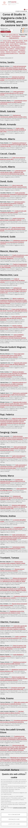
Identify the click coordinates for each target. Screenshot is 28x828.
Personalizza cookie (14, 819)
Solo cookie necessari (14, 814)
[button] (5, 32)
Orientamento (16, 36)
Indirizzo (8, 36)
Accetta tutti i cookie (14, 824)
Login (26, 9)
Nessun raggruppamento (17, 37)
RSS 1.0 (25, 30)
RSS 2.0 (25, 32)
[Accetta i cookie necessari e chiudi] (26, 773)
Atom (26, 28)
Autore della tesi (13, 35)
